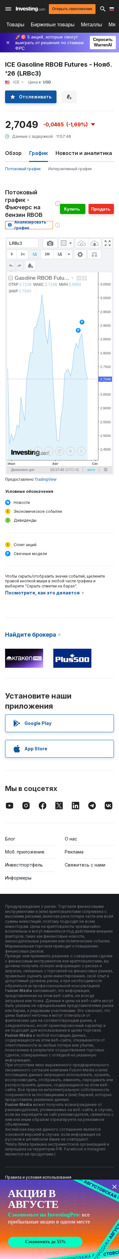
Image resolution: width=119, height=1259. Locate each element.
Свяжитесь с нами (85, 864)
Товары (15, 24)
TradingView (45, 479)
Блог (10, 838)
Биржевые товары (53, 24)
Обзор (13, 153)
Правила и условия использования (38, 1177)
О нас (71, 838)
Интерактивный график (70, 168)
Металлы (91, 24)
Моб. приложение (24, 851)
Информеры (18, 878)
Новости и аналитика (84, 153)
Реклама (74, 851)
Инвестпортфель (24, 864)
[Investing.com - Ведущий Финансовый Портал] (30, 8)
